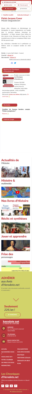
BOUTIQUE (20, 355)
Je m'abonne (12, 314)
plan (19, 363)
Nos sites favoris (23, 352)
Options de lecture (16, 391)
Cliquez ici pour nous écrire (15, 342)
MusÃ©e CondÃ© (8, 15)
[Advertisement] (16, 135)
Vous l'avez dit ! (7, 357)
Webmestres (5, 365)
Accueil (4, 349)
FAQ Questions (22, 349)
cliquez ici (10, 55)
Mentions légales (23, 357)
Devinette (7, 105)
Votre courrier (7, 359)
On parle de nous (7, 362)
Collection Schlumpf (23, 15)
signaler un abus (23, 360)
